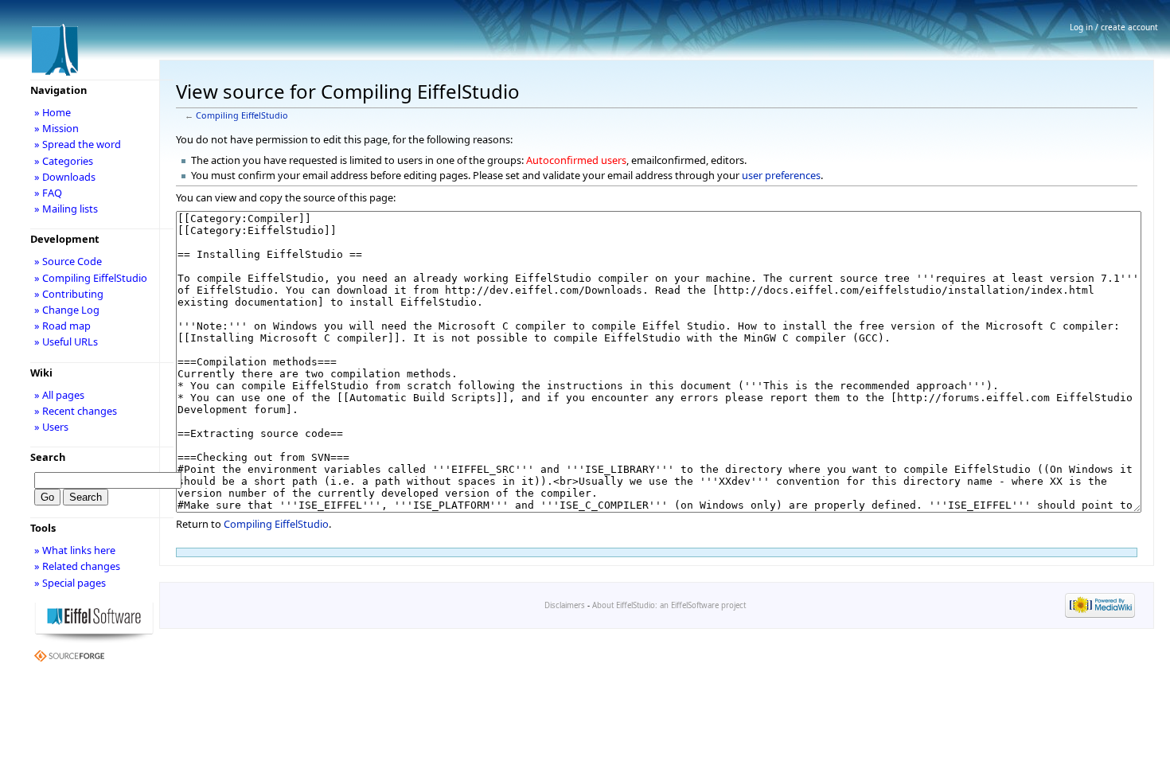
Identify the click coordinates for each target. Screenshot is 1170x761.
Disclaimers (564, 605)
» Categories (63, 161)
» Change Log (66, 309)
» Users (51, 427)
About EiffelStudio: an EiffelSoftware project (669, 605)
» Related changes (77, 566)
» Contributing (68, 294)
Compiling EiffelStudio (242, 115)
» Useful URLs (66, 341)
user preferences (781, 175)
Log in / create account (1114, 27)
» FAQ (48, 192)
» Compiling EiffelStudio (90, 278)
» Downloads (65, 177)
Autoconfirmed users (576, 160)
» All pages (59, 395)
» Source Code (68, 261)
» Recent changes (75, 411)
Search (47, 457)
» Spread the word (77, 144)
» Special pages (70, 583)
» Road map (62, 325)
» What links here (74, 550)
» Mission (56, 128)
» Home (52, 112)
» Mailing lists (66, 208)
